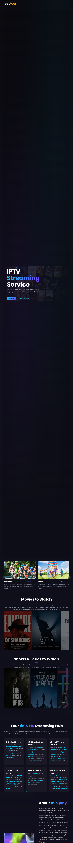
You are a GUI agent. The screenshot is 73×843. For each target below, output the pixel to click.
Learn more (11, 298)
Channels (40, 4)
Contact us (61, 4)
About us (47, 4)
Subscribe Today (24, 298)
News (68, 4)
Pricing (54, 4)
